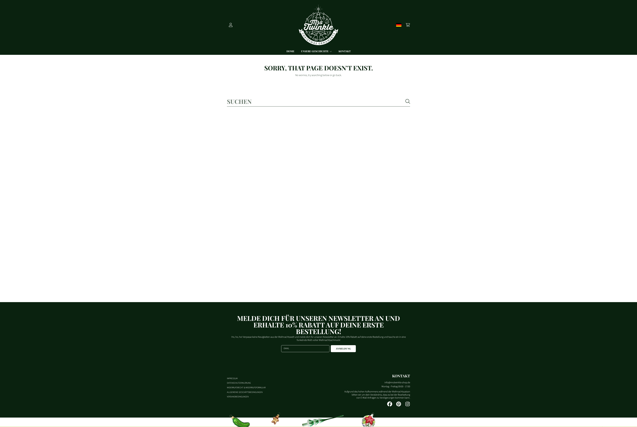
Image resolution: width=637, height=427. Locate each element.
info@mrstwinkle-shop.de (397, 382)
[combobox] (318, 101)
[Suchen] (408, 101)
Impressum (232, 378)
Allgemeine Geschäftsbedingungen (245, 392)
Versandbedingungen (238, 396)
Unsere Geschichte (315, 51)
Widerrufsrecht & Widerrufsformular (246, 387)
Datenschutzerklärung (239, 382)
